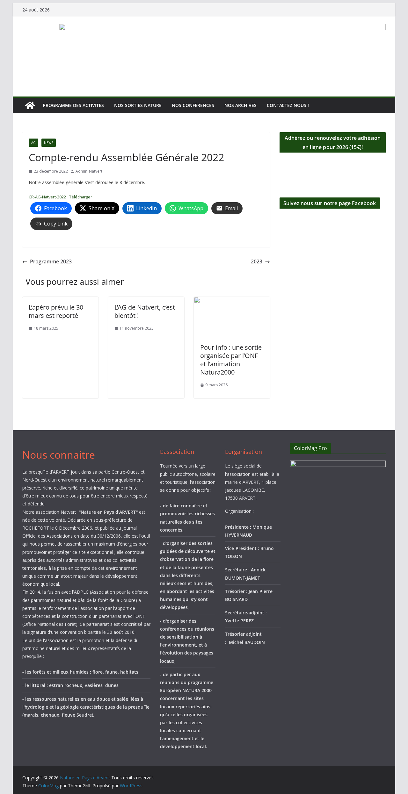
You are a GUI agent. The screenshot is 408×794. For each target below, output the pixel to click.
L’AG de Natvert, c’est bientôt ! (144, 311)
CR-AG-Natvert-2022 (47, 197)
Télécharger (80, 197)
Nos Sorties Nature (138, 105)
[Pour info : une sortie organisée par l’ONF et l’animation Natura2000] (232, 301)
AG (33, 142)
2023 (256, 261)
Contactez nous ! (288, 105)
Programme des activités (73, 105)
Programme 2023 (51, 261)
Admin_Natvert (89, 171)
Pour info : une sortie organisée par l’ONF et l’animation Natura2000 (231, 359)
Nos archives (240, 105)
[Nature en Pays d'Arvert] (30, 105)
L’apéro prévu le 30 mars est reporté (56, 311)
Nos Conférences (193, 105)
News (48, 142)
